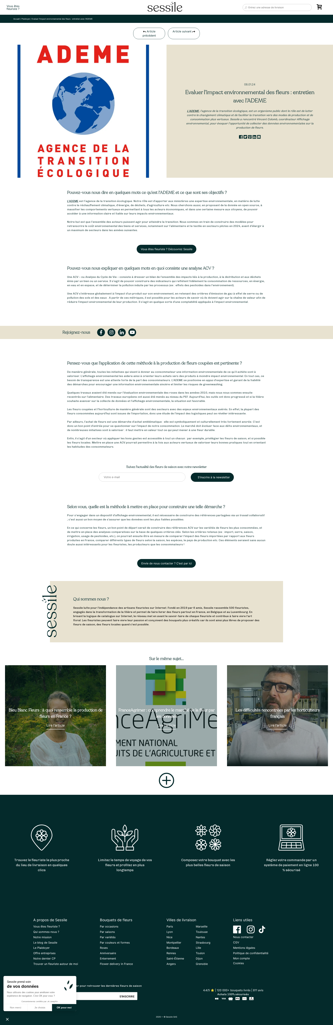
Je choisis (40, 1007)
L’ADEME (193, 111)
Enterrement (108, 958)
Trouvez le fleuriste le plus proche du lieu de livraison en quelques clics (41, 865)
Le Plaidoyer (41, 947)
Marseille (201, 926)
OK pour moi (64, 1007)
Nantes (200, 937)
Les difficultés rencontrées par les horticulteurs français (278, 713)
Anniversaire (108, 953)
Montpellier (173, 942)
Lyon (169, 932)
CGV (236, 942)
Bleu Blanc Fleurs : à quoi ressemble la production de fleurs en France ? (56, 713)
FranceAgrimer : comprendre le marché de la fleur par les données (166, 713)
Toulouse (202, 932)
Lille (198, 947)
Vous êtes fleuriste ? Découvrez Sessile (166, 249)
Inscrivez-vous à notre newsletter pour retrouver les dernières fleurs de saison (87, 985)
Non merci (15, 1007)
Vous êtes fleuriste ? (46, 926)
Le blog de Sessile (45, 942)
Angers (171, 964)
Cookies (238, 963)
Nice (169, 937)
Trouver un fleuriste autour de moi (55, 964)
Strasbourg (203, 942)
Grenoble (202, 964)
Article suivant (182, 31)
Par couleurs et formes (115, 942)
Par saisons (107, 932)
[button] (7, 1019)
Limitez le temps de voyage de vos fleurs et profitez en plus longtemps (125, 865)
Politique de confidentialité (250, 953)
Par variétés (108, 937)
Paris (169, 926)
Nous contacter (243, 937)
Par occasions (109, 926)
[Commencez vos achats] (320, 8)
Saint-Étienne (175, 958)
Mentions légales (244, 947)
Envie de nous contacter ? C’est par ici (166, 563)
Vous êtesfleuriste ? (13, 7)
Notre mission (42, 937)
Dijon (199, 958)
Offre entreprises (44, 953)
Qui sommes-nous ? (46, 932)
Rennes (171, 953)
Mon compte (241, 958)
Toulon (200, 953)
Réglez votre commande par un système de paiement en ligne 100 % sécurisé (291, 865)
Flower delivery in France (116, 964)
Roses (104, 947)
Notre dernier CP (44, 958)
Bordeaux (172, 947)
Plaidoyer (26, 19)
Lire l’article (55, 725)
